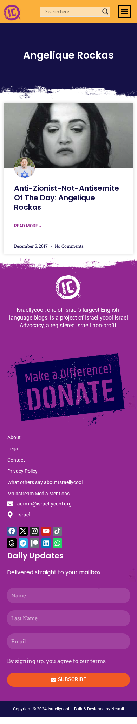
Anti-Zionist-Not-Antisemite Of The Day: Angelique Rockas (66, 198)
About (14, 437)
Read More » (27, 225)
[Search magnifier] (105, 11)
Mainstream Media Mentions (38, 493)
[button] (124, 11)
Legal (13, 448)
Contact (16, 460)
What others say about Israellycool (45, 482)
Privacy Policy (22, 471)
